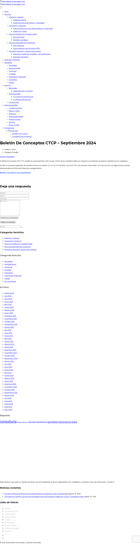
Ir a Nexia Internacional (22, 100)
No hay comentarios (7, 157)
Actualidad (13, 65)
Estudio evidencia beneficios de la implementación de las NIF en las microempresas (36, 494)
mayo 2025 (8, 336)
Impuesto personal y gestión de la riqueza (25, 51)
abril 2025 (7, 339)
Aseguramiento (15, 68)
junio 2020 (8, 410)
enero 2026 (8, 313)
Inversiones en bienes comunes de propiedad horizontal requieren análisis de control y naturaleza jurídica (44, 497)
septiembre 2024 (11, 358)
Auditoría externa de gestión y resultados (28, 23)
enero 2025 (8, 347)
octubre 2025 (9, 322)
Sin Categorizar (10, 281)
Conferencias (14, 102)
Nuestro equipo (15, 119)
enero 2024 (8, 381)
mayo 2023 (8, 404)
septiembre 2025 (10, 324)
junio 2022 (8, 407)
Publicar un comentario (9, 218)
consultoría (8, 421)
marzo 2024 (9, 376)
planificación (41, 422)
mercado (32, 422)
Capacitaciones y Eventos (23, 91)
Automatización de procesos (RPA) (26, 48)
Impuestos (13, 80)
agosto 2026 (9, 293)
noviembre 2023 (10, 387)
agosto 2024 (9, 361)
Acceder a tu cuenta (20, 134)
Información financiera (17, 77)
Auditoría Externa (19, 20)
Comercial (12, 71)
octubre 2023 (9, 390)
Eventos (7, 85)
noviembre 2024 (10, 353)
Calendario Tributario (12, 60)
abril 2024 (8, 373)
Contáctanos (9, 128)
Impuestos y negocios (17, 26)
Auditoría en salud (20, 31)
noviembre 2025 (10, 319)
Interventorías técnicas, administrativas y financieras (33, 28)
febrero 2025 (9, 344)
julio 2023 (7, 398)
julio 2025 (7, 330)
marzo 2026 (8, 307)
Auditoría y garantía (16, 17)
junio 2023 (8, 401)
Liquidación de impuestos (22, 136)
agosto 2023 (9, 395)
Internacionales (14, 94)
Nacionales (13, 88)
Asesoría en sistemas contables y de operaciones (31, 54)
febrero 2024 (9, 378)
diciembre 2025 (10, 316)
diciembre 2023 (10, 384)
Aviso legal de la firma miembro (126, 482)
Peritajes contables (20, 40)
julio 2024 (8, 364)
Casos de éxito (9, 514)
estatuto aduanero (22, 422)
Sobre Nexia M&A (11, 105)
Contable (12, 74)
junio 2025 (8, 333)
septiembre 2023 (10, 393)
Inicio (6, 11)
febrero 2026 (9, 310)
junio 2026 (8, 299)
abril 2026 (8, 304)
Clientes (12, 122)
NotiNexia (8, 63)
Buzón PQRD (14, 125)
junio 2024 (8, 367)
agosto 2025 (9, 327)
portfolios (52, 421)
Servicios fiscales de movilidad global (23, 34)
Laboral (11, 82)
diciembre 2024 (10, 350)
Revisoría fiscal (18, 37)
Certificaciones (10, 517)
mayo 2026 (8, 302)
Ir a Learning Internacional (23, 97)
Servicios (7, 14)
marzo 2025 (8, 341)
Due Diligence (18, 46)
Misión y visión (14, 111)
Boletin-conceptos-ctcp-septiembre (15, 173)
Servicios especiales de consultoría (22, 43)
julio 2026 (7, 296)
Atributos (12, 114)
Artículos (7, 508)
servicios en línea (68, 421)
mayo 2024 (8, 370)
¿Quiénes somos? (15, 108)
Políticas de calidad (16, 117)
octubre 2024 (9, 356)
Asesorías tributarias (20, 57)
